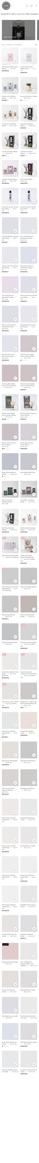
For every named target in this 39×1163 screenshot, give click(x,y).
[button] (27, 5)
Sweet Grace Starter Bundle (28, 642)
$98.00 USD (27, 705)
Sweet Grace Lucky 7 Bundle (10, 701)
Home (3, 44)
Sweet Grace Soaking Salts (9, 760)
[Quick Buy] (34, 201)
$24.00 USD (27, 98)
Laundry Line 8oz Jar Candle (28, 96)
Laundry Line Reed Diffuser (10, 151)
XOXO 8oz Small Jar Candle (28, 1042)
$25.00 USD (9, 762)
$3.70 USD (13, 68)
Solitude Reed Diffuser (8, 615)
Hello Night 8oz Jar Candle (10, 1016)
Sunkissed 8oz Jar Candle (27, 846)
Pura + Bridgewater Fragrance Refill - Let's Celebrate (26, 963)
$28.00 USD (32, 125)
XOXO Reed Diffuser (26, 179)
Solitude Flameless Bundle (9, 642)
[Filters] (36, 45)
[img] (5, 71)
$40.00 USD (27, 358)
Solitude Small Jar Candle (27, 990)
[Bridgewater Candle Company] (6, 5)
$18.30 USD (31, 616)
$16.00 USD (23, 240)
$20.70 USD (13, 98)
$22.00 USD (13, 991)
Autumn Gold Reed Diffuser (28, 587)
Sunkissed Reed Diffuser (27, 788)
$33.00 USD (32, 906)
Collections (9, 44)
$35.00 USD (32, 733)
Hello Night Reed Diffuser (27, 472)
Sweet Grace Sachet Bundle (10, 555)
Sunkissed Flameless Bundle (10, 962)
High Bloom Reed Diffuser (27, 760)
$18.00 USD (33, 965)
